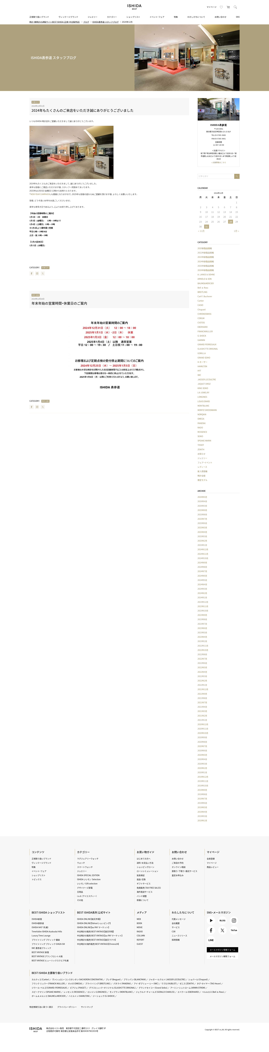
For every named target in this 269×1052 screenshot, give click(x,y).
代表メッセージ (178, 919)
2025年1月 (202, 545)
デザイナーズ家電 (85, 887)
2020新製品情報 (205, 248)
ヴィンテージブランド (68, 16)
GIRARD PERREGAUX (207, 344)
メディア (142, 912)
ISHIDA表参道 (38, 923)
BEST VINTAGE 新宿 (40, 952)
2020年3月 (202, 763)
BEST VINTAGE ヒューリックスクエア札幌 (50, 960)
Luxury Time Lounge (41, 935)
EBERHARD (203, 326)
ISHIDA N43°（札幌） (40, 927)
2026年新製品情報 (206, 270)
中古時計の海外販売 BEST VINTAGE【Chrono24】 (98, 944)
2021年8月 (202, 698)
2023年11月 (203, 606)
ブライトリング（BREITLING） (98, 983)
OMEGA (201, 418)
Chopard (202, 309)
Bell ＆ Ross (203, 287)
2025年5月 (202, 527)
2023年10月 (203, 610)
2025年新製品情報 (206, 265)
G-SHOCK (202, 335)
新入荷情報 (202, 471)
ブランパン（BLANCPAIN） (135, 979)
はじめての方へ (143, 858)
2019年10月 (203, 785)
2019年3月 (202, 816)
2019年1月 (202, 820)
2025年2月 (202, 540)
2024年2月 (202, 593)
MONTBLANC (203, 405)
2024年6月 (202, 575)
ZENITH (201, 449)
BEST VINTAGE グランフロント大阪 (47, 956)
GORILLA (202, 353)
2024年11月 (203, 553)
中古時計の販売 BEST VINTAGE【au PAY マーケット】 (99, 935)
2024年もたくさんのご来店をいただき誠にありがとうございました (83, 110)
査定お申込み (178, 875)
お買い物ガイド (145, 852)
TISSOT (201, 445)
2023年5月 (202, 632)
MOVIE (139, 927)
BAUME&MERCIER (206, 283)
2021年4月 (202, 706)
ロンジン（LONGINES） (97, 991)
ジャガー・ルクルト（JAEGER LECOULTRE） (167, 979)
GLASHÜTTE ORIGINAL (208, 348)
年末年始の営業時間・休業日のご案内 (59, 303)
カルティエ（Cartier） (40, 979)
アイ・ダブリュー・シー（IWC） (146, 983)
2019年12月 (203, 776)
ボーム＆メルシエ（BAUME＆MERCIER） (49, 996)
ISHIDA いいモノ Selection (89, 879)
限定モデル (202, 480)
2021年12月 (203, 689)
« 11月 (201, 231)
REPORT (140, 939)
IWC (199, 375)
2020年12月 (203, 724)
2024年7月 (202, 571)
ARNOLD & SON (205, 278)
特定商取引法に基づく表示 (41, 1006)
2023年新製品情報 (206, 257)
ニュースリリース (179, 935)
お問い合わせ (220, 16)
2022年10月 (203, 650)
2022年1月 (202, 684)
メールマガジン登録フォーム (222, 949)
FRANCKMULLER (205, 331)
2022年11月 (203, 645)
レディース (202, 466)
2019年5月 (202, 807)
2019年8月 (202, 794)
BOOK (139, 923)
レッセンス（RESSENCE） (74, 991)
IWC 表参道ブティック (41, 948)
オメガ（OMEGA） (75, 983)
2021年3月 (202, 711)
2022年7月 (202, 658)
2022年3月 (202, 676)
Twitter (43, 273)
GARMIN (201, 340)
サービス (176, 927)
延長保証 (141, 875)
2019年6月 (202, 803)
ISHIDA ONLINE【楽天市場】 (89, 919)
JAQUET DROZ (204, 383)
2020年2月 (202, 768)
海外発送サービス (144, 891)
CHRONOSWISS (204, 313)
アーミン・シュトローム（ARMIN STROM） (188, 987)
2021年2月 (202, 715)
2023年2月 (202, 641)
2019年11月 (203, 781)
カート (228, 7)
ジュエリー (92, 16)
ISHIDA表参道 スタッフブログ (105, 21)
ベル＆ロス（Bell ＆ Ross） (213, 991)
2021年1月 (202, 720)
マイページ (211, 6)
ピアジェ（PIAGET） (78, 987)
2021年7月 (202, 702)
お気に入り (221, 7)
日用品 (80, 891)
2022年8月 (202, 654)
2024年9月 (202, 562)
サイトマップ (87, 1006)
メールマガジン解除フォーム (222, 956)
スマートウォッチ (85, 867)
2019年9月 (202, 789)
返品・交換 (141, 879)
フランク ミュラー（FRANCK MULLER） (48, 983)
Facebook (31, 273)
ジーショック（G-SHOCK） (104, 996)
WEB (139, 919)
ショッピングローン (145, 867)
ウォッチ (81, 862)
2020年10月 (203, 733)
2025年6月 (202, 523)
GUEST (140, 944)
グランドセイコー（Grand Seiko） (153, 987)
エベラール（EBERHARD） (188, 991)
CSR (173, 931)
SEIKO (200, 436)
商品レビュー (213, 867)
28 (230, 221)
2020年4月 (202, 759)
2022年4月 (202, 671)
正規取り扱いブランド (39, 16)
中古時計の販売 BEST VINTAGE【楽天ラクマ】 (96, 939)
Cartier (201, 300)
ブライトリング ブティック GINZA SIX (48, 944)
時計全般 (35, 295)
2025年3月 (202, 536)
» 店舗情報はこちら (218, 162)
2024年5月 (202, 580)
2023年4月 (202, 636)
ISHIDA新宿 (37, 919)
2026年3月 (202, 505)
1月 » (236, 231)
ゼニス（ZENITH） (187, 983)
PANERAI (202, 423)
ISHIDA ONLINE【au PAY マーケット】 (93, 927)
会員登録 (211, 858)
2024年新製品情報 (206, 261)
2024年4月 (202, 584)
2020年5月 (202, 754)
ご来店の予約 (178, 862)
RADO (200, 427)
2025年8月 (202, 514)
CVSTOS (201, 322)
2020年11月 (203, 728)
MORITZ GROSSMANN (207, 410)
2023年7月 (202, 623)
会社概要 (176, 923)
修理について (143, 900)
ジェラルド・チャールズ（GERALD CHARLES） (155, 991)
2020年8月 (202, 741)
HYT (199, 370)
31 (206, 226)
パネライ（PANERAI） (122, 983)
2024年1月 (202, 597)
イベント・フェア (157, 16)
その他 (80, 900)
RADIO (140, 931)
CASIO (200, 305)
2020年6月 (202, 750)
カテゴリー (112, 16)
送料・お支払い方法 (145, 862)
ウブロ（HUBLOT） (169, 983)
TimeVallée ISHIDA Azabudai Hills (47, 931)
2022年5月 (202, 667)
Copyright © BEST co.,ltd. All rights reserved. (222, 1029)
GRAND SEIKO (204, 357)
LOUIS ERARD (204, 401)
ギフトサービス (143, 883)
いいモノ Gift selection (87, 883)
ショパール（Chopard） (198, 979)
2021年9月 (202, 693)
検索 (235, 7)
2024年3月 (202, 588)
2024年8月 (202, 566)
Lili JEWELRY (203, 392)
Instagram (37, 273)
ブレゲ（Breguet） (113, 979)
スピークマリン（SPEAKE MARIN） (46, 991)
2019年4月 (202, 811)
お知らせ (35, 102)
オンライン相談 (178, 867)
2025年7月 (202, 518)
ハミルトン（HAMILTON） (79, 996)
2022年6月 (202, 663)
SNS (238, 16)
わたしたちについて (196, 16)
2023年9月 (202, 615)
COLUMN (141, 935)
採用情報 (176, 939)
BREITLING (202, 292)
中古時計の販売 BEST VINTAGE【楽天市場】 (95, 931)
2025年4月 (202, 532)
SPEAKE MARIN (204, 440)
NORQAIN (202, 414)
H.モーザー (202, 362)
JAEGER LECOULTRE (207, 379)
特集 (176, 16)
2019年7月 (202, 798)
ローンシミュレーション (147, 871)
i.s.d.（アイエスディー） (87, 896)
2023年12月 (203, 602)
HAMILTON (202, 366)
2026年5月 (202, 497)
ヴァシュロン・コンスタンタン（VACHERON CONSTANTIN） (77, 979)
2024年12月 (203, 549)
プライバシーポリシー (67, 1006)
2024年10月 (203, 558)
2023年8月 (202, 619)
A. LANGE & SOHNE (206, 274)
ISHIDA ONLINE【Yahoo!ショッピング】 (94, 923)
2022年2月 (202, 680)
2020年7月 (202, 746)
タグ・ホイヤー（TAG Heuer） (209, 983)
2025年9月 (202, 510)
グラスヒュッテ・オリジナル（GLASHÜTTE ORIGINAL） (112, 987)
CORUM (201, 318)
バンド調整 (142, 896)
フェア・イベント (205, 462)
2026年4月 (202, 501)
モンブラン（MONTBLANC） (121, 991)
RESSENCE (202, 431)
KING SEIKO (203, 388)
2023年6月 (202, 628)
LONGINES (202, 396)
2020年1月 (202, 772)
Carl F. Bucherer (205, 296)
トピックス (36, 879)
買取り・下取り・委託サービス (184, 871)
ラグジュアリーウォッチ (87, 858)
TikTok (233, 934)
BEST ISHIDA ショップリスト (48, 912)
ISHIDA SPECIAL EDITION (88, 875)
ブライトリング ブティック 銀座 (46, 939)
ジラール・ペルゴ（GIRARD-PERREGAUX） (49, 987)
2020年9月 (202, 737)
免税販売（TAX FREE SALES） (149, 887)
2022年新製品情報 (206, 252)
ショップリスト (133, 16)
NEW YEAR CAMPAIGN (40, 194)
